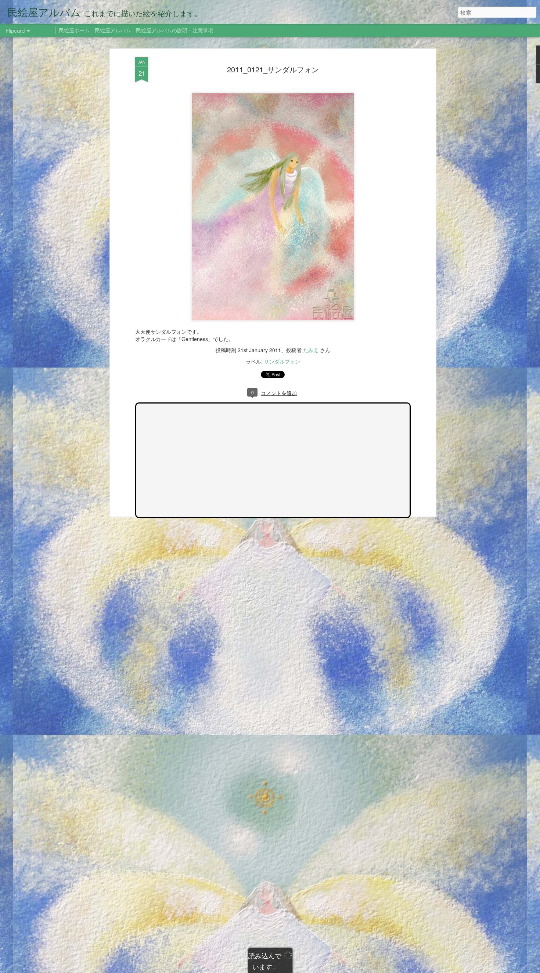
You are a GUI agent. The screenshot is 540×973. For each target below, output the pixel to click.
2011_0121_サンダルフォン (273, 69)
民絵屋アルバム (113, 30)
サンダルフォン (282, 361)
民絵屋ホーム (74, 30)
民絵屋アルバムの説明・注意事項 (174, 30)
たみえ (310, 350)
